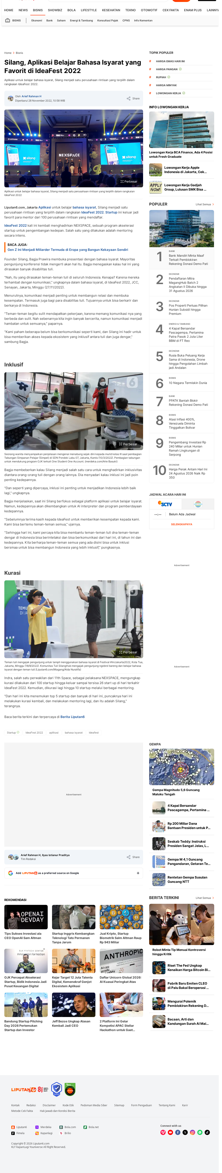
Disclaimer (49, 1105)
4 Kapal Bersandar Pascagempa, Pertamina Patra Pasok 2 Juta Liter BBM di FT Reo (186, 334)
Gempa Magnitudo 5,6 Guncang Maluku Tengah (176, 792)
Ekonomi (36, 20)
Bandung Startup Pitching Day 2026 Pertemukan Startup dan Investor (23, 1025)
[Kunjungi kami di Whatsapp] (199, 1132)
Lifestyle (89, 10)
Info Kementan (143, 20)
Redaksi (31, 1105)
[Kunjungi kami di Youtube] (170, 1132)
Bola (71, 10)
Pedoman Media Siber (94, 1105)
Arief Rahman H (31, 96)
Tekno (130, 10)
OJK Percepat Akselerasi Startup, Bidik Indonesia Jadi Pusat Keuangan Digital (25, 982)
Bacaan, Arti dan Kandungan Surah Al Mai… (188, 1021)
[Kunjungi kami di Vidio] (163, 1132)
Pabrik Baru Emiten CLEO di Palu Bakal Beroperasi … (188, 985)
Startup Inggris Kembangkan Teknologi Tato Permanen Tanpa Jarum (73, 938)
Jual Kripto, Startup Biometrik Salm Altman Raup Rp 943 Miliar (121, 938)
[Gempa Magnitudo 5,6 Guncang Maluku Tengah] (181, 767)
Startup (111, 212)
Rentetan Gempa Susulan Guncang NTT (187, 879)
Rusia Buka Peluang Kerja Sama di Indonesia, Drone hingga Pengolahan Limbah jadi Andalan (188, 361)
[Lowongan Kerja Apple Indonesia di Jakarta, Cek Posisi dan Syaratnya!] (155, 169)
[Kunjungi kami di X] (185, 1132)
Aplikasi (44, 207)
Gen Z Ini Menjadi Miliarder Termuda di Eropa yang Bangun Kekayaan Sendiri (68, 250)
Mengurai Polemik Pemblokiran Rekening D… (188, 1003)
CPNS (126, 20)
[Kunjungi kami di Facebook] (177, 1132)
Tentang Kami (167, 1105)
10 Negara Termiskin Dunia (188, 383)
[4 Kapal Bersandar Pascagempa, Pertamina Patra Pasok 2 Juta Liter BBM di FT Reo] (158, 807)
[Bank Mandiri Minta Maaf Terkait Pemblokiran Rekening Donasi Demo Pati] (181, 228)
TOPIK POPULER (161, 52)
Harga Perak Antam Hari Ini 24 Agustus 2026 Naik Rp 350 (188, 473)
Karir (185, 1105)
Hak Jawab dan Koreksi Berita (57, 1111)
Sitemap (119, 1105)
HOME (8, 10)
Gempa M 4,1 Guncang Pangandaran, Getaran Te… (189, 861)
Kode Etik (68, 1105)
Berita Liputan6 (72, 717)
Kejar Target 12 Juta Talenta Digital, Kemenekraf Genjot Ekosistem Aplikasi (72, 982)
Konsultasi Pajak (107, 20)
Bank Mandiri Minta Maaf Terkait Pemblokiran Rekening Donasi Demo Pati (188, 260)
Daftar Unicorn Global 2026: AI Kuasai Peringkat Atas (120, 980)
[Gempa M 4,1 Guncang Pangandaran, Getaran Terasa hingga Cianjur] (158, 861)
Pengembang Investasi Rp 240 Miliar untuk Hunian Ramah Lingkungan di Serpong (187, 448)
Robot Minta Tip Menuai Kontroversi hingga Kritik (179, 952)
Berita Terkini (164, 897)
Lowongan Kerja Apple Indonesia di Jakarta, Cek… (185, 170)
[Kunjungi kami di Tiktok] (207, 1132)
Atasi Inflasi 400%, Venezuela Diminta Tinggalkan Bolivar (182, 423)
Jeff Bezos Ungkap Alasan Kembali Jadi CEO (71, 1023)
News (23, 10)
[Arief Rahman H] (10, 98)
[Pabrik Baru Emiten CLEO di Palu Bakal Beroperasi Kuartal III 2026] (158, 985)
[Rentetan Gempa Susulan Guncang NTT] (158, 879)
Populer (158, 204)
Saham (61, 20)
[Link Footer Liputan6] (30, 1089)
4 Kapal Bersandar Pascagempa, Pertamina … (189, 808)
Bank (49, 20)
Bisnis (38, 10)
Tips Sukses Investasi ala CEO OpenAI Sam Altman (22, 936)
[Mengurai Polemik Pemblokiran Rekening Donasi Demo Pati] (158, 1003)
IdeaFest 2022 (92, 212)
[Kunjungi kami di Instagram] (192, 1132)
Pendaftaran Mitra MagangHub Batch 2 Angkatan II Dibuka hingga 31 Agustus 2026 (188, 285)
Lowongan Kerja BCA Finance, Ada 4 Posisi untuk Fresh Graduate (180, 154)
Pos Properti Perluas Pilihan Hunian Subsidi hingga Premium (188, 309)
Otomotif (149, 10)
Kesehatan (111, 10)
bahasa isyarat (84, 207)
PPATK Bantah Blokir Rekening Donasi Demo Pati (188, 402)
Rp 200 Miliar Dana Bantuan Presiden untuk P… (189, 825)
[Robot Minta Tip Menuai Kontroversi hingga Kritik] (181, 924)
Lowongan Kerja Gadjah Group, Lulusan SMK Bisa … (185, 187)
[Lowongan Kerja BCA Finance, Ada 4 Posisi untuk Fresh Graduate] (181, 129)
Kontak (15, 1105)
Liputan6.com (41, 1143)
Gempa (155, 744)
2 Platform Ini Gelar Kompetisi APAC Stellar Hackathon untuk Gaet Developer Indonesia (117, 1025)
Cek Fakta (171, 10)
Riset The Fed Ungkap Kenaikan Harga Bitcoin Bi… (189, 967)
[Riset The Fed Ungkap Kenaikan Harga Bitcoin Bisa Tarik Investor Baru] (158, 967)
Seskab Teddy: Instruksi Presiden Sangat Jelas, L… (188, 843)
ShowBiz (55, 10)
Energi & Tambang (81, 20)
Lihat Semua (203, 204)
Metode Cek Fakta (22, 1111)
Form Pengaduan (141, 1105)
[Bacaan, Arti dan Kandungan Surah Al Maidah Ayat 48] (158, 1021)
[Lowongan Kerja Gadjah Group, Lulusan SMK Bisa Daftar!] (155, 187)
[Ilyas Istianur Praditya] (16, 857)
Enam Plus (193, 10)
